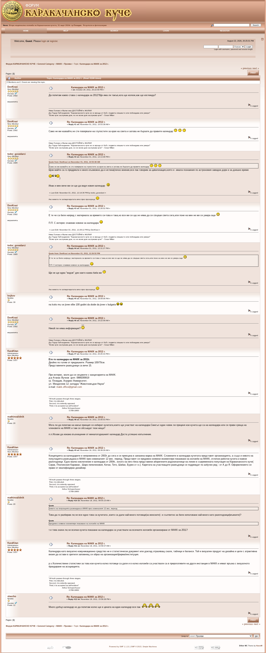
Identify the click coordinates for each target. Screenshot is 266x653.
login (43, 41)
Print (253, 73)
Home (26, 31)
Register (224, 31)
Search (114, 31)
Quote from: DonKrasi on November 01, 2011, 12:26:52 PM (74, 253)
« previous (246, 68)
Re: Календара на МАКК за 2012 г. (86, 122)
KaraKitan (12, 351)
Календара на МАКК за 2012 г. (94, 64)
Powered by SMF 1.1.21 (119, 647)
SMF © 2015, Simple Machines (144, 647)
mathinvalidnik (15, 416)
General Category (45, 64)
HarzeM (259, 646)
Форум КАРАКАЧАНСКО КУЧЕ (20, 64)
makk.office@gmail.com (69, 387)
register (53, 41)
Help (65, 31)
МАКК (59, 64)
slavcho (11, 596)
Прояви (68, 64)
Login (166, 31)
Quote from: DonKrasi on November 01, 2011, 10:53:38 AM (74, 162)
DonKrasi (12, 86)
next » (255, 68)
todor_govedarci (16, 154)
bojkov (11, 295)
